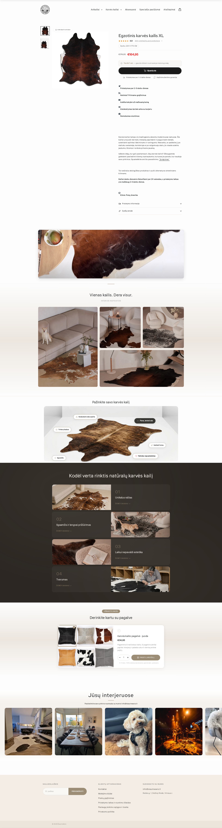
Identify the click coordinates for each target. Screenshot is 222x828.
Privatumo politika (106, 812)
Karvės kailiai (112, 9)
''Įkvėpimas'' (164, 159)
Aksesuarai (130, 9)
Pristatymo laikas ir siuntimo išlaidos (114, 802)
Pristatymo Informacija (130, 204)
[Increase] (128, 657)
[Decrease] (120, 657)
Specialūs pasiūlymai (149, 9)
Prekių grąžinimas (106, 798)
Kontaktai (102, 789)
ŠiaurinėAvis (62, 824)
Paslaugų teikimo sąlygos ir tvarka (113, 807)
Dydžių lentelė (127, 211)
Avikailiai (95, 9)
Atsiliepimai (169, 9)
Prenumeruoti (77, 791)
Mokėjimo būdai (105, 793)
